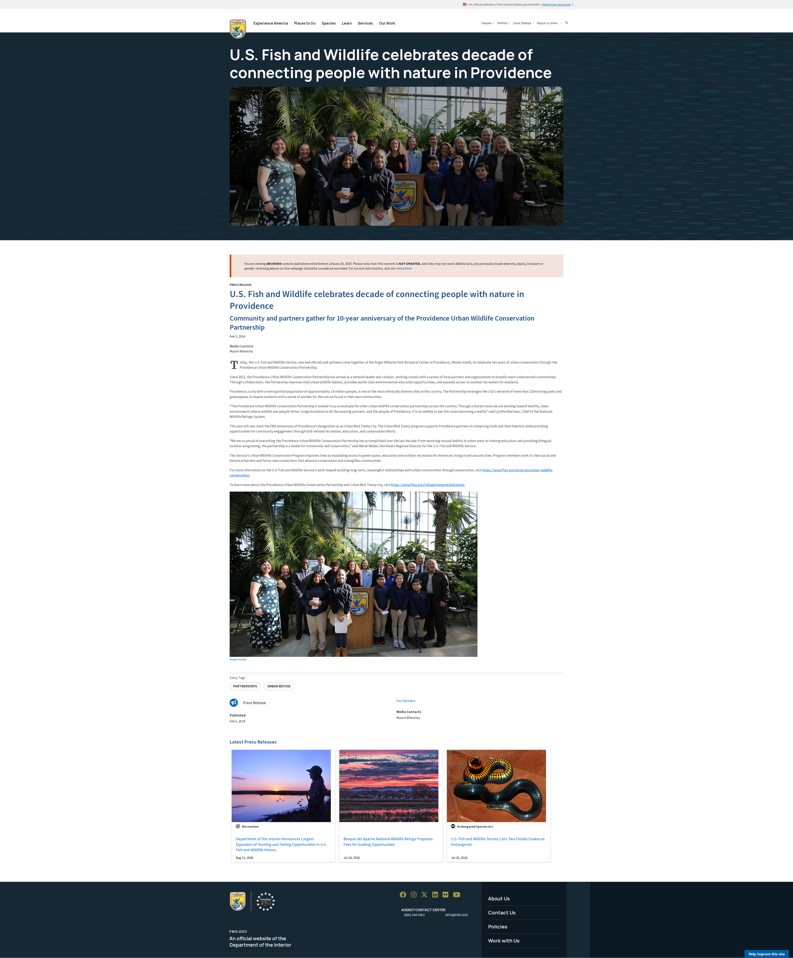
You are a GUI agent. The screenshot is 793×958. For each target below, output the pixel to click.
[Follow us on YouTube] (458, 895)
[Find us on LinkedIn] (436, 895)
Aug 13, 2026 (244, 858)
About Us (499, 898)
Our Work (387, 23)
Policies (497, 926)
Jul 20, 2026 (459, 858)
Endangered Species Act (475, 826)
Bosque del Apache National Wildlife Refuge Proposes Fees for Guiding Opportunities (388, 841)
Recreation (250, 826)
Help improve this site (767, 953)
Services (365, 23)
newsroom (404, 268)
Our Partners (405, 701)
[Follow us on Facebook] (404, 895)
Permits (502, 23)
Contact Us (502, 912)
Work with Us (504, 940)
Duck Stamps (522, 23)
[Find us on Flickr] (447, 895)
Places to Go (305, 23)
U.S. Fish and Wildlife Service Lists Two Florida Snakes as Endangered (498, 841)
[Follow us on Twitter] (426, 895)
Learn (347, 23)
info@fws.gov (456, 915)
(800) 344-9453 (414, 915)
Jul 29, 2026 (351, 858)
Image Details (238, 659)
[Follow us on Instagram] (415, 895)
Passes (487, 23)
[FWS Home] (238, 29)
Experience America (271, 23)
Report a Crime (547, 23)
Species (329, 23)
